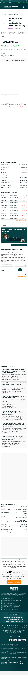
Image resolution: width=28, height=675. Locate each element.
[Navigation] (1, 7)
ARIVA (20, 645)
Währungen (9, 14)
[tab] (14, 374)
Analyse (16, 95)
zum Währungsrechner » (22, 276)
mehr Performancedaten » (21, 220)
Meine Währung (4, 261)
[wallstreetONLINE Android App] (22, 640)
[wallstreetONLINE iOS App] (13, 640)
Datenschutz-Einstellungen (13, 631)
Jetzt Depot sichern (14, 614)
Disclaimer (13, 630)
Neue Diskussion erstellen (19, 245)
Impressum (5, 630)
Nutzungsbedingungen (14, 632)
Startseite (3, 14)
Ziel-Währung (4, 270)
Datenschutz (21, 630)
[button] (13, 371)
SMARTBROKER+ (22, 608)
